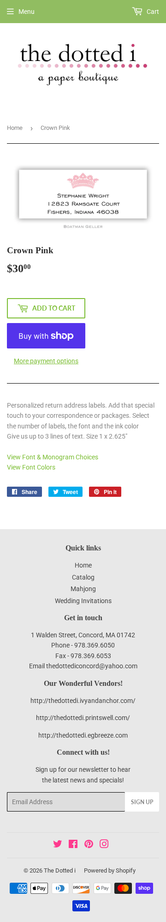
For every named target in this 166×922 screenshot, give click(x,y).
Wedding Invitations (83, 600)
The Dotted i (60, 870)
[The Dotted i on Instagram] (104, 845)
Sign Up (142, 802)
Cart (152, 11)
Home (15, 127)
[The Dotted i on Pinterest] (89, 845)
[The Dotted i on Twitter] (57, 845)
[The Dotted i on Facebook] (73, 845)
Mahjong (83, 588)
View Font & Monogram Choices (52, 457)
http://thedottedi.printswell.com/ (83, 717)
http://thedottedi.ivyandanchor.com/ (83, 700)
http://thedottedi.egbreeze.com (83, 735)
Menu (26, 11)
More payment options (46, 361)
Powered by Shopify (110, 870)
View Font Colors (31, 467)
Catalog (83, 577)
